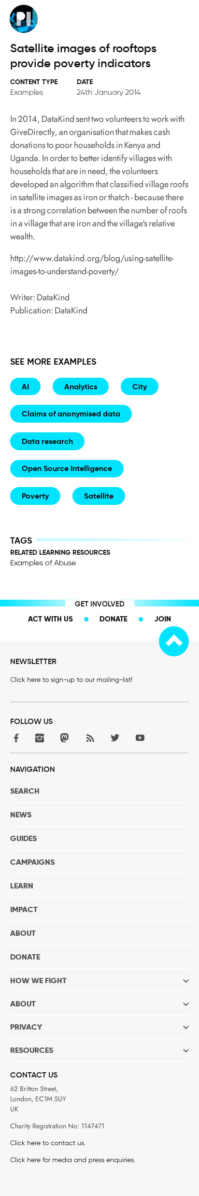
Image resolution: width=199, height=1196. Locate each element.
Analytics (80, 387)
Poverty (35, 496)
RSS (89, 738)
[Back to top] (174, 641)
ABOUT (23, 933)
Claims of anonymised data (71, 414)
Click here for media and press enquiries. (72, 1160)
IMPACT (24, 909)
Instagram (39, 738)
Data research (47, 441)
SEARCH (25, 791)
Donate (114, 618)
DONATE (25, 957)
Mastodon (64, 738)
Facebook (14, 738)
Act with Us (50, 618)
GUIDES (23, 838)
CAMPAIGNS (32, 862)
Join (162, 618)
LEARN (21, 886)
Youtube (140, 738)
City (139, 387)
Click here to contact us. (47, 1143)
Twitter (115, 738)
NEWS (20, 815)
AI (25, 387)
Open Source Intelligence (67, 468)
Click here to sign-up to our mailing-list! (71, 680)
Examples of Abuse (43, 562)
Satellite (99, 496)
